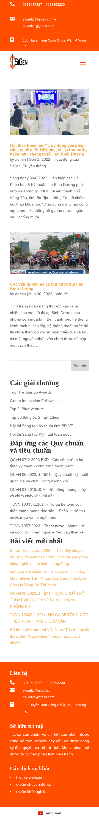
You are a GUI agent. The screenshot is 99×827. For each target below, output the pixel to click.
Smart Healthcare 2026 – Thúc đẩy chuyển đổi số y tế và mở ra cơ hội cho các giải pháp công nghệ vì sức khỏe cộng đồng (49, 557)
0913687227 (32, 5)
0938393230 (55, 5)
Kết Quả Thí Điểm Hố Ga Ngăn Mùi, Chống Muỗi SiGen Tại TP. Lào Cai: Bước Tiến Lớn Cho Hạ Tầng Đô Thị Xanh (48, 578)
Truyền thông (34, 166)
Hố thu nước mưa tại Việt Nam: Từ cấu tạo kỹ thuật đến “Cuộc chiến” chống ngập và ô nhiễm (49, 636)
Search (80, 365)
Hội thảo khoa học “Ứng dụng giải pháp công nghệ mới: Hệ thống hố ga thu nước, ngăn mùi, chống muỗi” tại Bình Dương (48, 149)
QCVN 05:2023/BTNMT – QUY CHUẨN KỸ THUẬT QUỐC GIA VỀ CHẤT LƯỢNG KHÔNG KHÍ (47, 600)
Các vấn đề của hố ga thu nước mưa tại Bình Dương (46, 286)
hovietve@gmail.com (38, 26)
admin (20, 159)
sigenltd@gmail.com (38, 19)
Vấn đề (62, 294)
